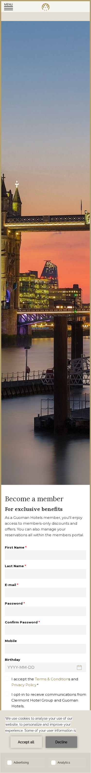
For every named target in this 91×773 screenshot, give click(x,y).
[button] (8, 6)
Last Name (15, 566)
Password (15, 603)
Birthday (12, 660)
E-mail (11, 585)
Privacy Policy (23, 684)
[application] (45, 741)
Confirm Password (22, 622)
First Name (15, 547)
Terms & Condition (51, 679)
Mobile (11, 641)
